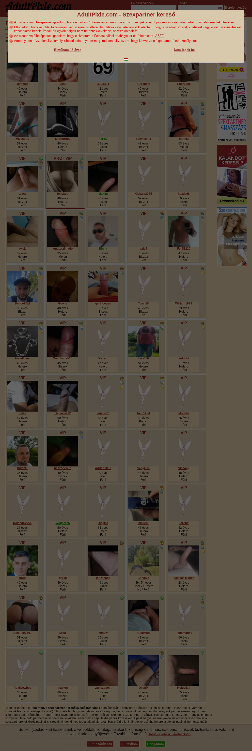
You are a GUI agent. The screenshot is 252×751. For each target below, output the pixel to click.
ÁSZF (159, 36)
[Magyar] (126, 59)
